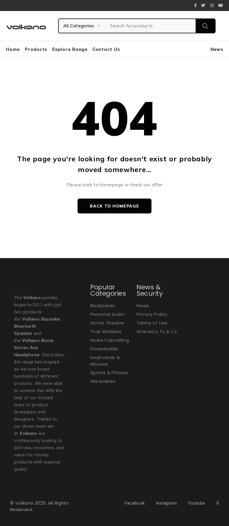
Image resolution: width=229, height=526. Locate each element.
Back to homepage (114, 206)
